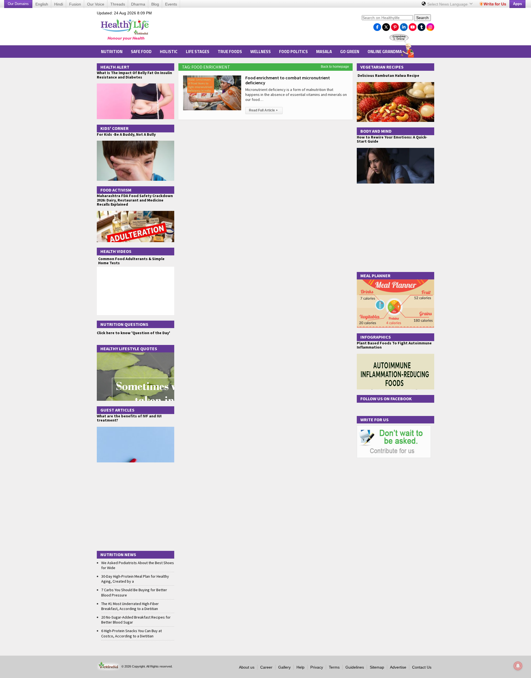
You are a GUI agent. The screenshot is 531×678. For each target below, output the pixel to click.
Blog (155, 4)
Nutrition (112, 51)
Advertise (398, 667)
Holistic (169, 51)
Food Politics (293, 51)
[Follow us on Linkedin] (404, 25)
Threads (117, 4)
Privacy (316, 667)
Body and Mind (376, 131)
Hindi (58, 4)
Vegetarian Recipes (382, 67)
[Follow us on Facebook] (377, 25)
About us (246, 667)
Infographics (375, 337)
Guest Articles (117, 410)
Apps (517, 4)
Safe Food (141, 51)
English (41, 4)
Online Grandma (385, 51)
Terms (334, 667)
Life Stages (197, 51)
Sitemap (377, 667)
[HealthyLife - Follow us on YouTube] (413, 25)
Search (422, 17)
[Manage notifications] (518, 665)
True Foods (230, 51)
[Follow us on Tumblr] (421, 25)
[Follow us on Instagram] (430, 25)
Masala (324, 51)
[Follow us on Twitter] (386, 25)
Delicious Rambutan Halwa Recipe (388, 76)
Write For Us (374, 419)
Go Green (349, 51)
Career (266, 667)
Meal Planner (375, 275)
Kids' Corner (114, 128)
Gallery (284, 667)
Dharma (138, 4)
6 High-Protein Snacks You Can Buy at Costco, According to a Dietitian (131, 633)
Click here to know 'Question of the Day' (133, 332)
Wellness (260, 51)
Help (300, 667)
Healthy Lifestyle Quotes (128, 348)
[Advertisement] (257, 27)
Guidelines (354, 667)
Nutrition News (118, 554)
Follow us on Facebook (386, 398)
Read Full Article (263, 110)
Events (171, 4)
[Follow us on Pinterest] (395, 25)
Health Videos (115, 251)
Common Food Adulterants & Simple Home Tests (131, 260)
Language (448, 4)
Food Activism (115, 190)
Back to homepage (335, 67)
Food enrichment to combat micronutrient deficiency (287, 80)
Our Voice (95, 4)
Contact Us (421, 667)
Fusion (75, 4)
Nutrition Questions (124, 324)
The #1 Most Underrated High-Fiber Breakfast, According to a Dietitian (130, 606)
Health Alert (114, 67)
